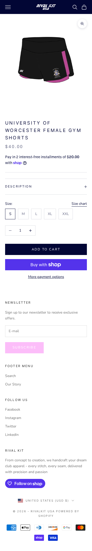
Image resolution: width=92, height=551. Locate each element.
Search (10, 375)
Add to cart (46, 249)
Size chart (79, 203)
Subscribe (24, 347)
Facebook (12, 409)
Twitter (10, 426)
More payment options (46, 276)
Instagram (13, 417)
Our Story (13, 384)
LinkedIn (12, 434)
